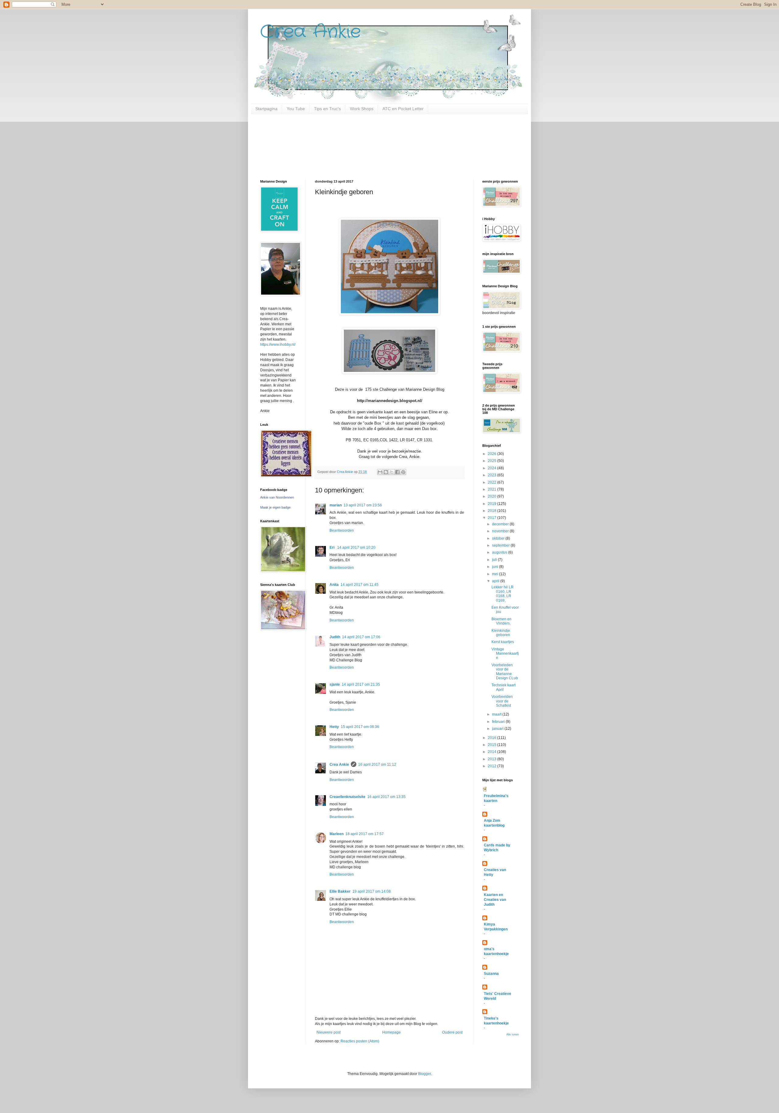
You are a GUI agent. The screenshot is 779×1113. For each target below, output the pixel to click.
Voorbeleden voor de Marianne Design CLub (504, 671)
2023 (492, 475)
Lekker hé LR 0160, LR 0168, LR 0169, (502, 593)
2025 (492, 461)
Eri (332, 547)
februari (499, 721)
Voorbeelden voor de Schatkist (502, 701)
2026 (492, 454)
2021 (492, 489)
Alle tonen (512, 1034)
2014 (492, 752)
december (501, 524)
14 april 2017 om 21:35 (361, 684)
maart (497, 714)
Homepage (391, 1032)
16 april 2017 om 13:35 (386, 797)
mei (495, 574)
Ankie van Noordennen (277, 497)
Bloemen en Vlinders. (501, 621)
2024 (492, 468)
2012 (492, 766)
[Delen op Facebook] (397, 472)
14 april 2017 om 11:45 (360, 585)
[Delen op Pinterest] (403, 472)
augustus (500, 552)
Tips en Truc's (327, 108)
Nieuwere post (328, 1032)
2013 (492, 759)
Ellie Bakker (340, 891)
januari (498, 728)
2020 (492, 496)
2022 (492, 482)
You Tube (296, 108)
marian (336, 505)
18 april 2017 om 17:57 (364, 834)
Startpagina (266, 108)
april (496, 581)
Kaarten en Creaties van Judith (495, 900)
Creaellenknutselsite (347, 797)
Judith (335, 637)
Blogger (424, 1074)
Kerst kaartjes (502, 642)
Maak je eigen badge (275, 507)
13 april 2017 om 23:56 (363, 505)
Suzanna (491, 973)
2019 (492, 504)
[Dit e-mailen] (380, 472)
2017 (492, 518)
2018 (492, 511)
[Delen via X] (392, 472)
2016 (492, 738)
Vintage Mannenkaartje (505, 653)
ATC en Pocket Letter (403, 108)
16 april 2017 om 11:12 (377, 764)
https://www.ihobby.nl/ (277, 344)
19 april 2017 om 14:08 (371, 891)
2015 (492, 745)
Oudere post (452, 1032)
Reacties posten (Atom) (360, 1041)
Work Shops (361, 108)
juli (495, 560)
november (501, 531)
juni (495, 567)
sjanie (335, 684)
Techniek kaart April (503, 687)
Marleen (337, 834)
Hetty (334, 727)
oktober (498, 538)
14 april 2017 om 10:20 (356, 547)
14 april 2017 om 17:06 (361, 637)
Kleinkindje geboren (500, 632)
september (501, 545)
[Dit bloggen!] (386, 472)
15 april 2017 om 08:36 (360, 727)
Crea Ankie (310, 32)
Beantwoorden (342, 530)
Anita (334, 585)
